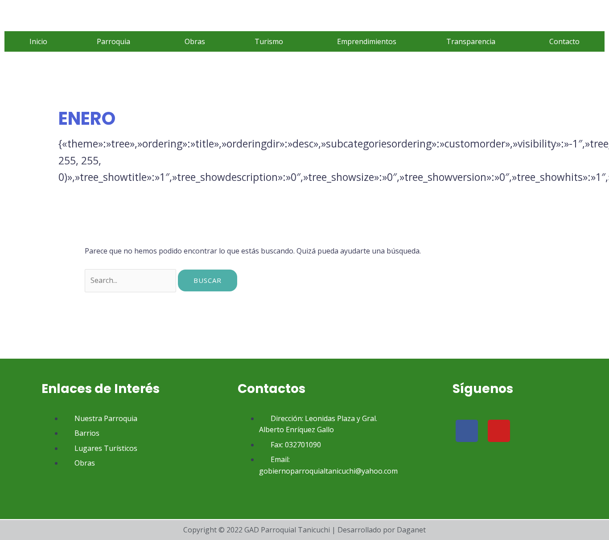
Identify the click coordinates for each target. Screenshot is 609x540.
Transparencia (470, 41)
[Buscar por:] (131, 280)
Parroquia (113, 41)
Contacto (564, 41)
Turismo (269, 41)
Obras (195, 41)
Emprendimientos (366, 41)
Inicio (38, 41)
